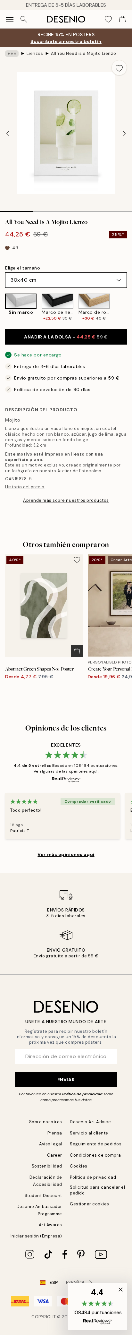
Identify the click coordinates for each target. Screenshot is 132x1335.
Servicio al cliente (89, 1133)
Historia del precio (25, 487)
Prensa (54, 1133)
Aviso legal (50, 1144)
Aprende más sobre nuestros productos (66, 500)
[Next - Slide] (124, 133)
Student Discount (43, 1195)
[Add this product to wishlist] (119, 67)
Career (54, 1155)
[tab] (16, 209)
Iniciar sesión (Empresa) (36, 1236)
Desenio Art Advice (90, 1122)
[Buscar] (24, 19)
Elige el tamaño (22, 268)
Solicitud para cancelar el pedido (97, 1190)
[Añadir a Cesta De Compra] (77, 651)
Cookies (78, 1166)
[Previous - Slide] (8, 133)
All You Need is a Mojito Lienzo (83, 53)
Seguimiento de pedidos (95, 1144)
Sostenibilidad (47, 1166)
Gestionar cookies (89, 1204)
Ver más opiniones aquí (65, 854)
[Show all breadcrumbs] (12, 53)
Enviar (66, 1080)
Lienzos (35, 53)
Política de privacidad (82, 1094)
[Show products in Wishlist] (108, 19)
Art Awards (50, 1225)
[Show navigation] (10, 19)
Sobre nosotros (45, 1122)
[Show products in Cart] (122, 19)
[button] (97, 1306)
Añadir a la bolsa (66, 337)
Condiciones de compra (95, 1155)
